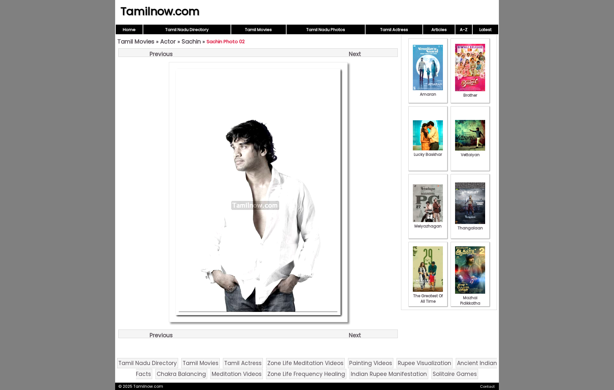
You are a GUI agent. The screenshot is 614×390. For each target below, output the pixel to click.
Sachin (191, 41)
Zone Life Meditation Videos (305, 363)
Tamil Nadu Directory (187, 30)
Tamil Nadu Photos (325, 30)
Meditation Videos (237, 374)
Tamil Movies (258, 30)
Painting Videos (370, 363)
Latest (485, 30)
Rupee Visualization (424, 363)
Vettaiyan (470, 154)
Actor (168, 41)
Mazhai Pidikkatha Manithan (470, 303)
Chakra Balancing (181, 374)
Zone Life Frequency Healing (306, 374)
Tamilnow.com (160, 11)
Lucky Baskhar (428, 154)
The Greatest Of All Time (428, 298)
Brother (470, 95)
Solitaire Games (455, 374)
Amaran (428, 94)
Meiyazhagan (428, 226)
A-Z (464, 30)
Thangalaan (470, 228)
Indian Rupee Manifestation (389, 374)
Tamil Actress (394, 30)
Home (129, 30)
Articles (439, 30)
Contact (487, 386)
